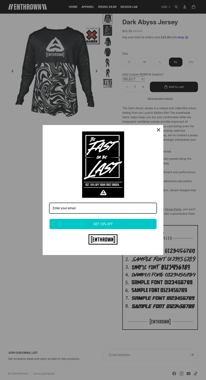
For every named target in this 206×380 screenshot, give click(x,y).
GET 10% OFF (103, 224)
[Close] (158, 130)
